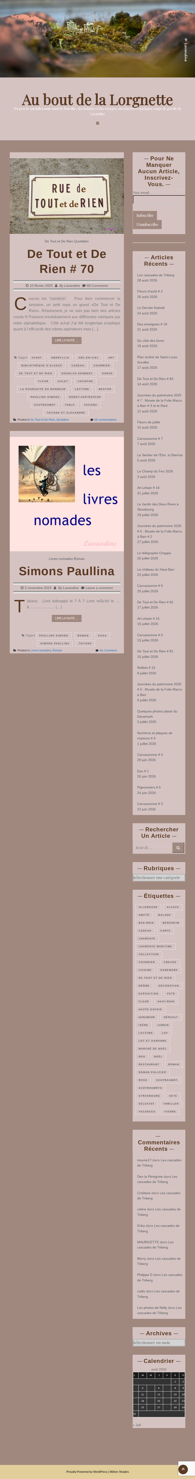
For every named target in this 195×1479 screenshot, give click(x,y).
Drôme (144, 985)
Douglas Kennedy (77, 373)
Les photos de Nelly (152, 1308)
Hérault (171, 1017)
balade (164, 915)
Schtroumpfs (150, 1088)
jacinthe (85, 381)
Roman (79, 559)
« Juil (137, 1425)
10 (134, 1394)
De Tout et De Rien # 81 (155, 651)
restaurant (149, 1064)
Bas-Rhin (146, 922)
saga (102, 635)
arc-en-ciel (88, 357)
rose (143, 1080)
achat (37, 357)
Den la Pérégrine (150, 1176)
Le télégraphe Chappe (154, 553)
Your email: (141, 192)
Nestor (105, 389)
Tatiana (90, 405)
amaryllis (60, 357)
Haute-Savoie (150, 1009)
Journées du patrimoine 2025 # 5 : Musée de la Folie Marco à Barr (159, 689)
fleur (43, 381)
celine (141, 1209)
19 (150, 1401)
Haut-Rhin (166, 1001)
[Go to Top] (183, 1469)
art (111, 357)
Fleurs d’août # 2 (150, 291)
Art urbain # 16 (148, 488)
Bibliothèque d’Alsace (41, 365)
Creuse (170, 962)
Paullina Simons (45, 397)
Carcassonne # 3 (150, 804)
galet (63, 381)
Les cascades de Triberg (155, 275)
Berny (141, 1258)
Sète (173, 1096)
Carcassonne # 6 (150, 586)
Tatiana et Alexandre (66, 412)
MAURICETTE (148, 1242)
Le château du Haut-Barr (156, 569)
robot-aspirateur (85, 397)
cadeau (78, 365)
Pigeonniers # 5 (149, 787)
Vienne (170, 1111)
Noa (142, 1056)
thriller (171, 1103)
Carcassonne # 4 (150, 755)
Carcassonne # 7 (150, 438)
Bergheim (171, 922)
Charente (147, 938)
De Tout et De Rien (59, 241)
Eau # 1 (143, 771)
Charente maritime (155, 946)
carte (165, 930)
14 (167, 1394)
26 (150, 1407)
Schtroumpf (45, 405)
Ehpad (107, 373)
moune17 (144, 1160)
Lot (165, 1033)
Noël (158, 1056)
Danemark (169, 970)
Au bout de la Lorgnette (97, 98)
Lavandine (72, 285)
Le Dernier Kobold (151, 308)
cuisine (145, 970)
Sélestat (147, 1103)
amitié (144, 915)
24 (134, 1407)
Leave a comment (99, 588)
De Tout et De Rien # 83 (155, 379)
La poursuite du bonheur (43, 389)
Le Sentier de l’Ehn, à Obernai (160, 455)
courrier (102, 365)
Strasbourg (149, 1096)
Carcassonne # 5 (150, 635)
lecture (82, 389)
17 (134, 1401)
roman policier (152, 1072)
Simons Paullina (67, 571)
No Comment (108, 650)
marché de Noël (153, 1048)
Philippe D (144, 1275)
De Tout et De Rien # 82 (155, 602)
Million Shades (119, 1472)
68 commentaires (105, 419)
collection (149, 954)
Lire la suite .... (66, 340)
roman (83, 635)
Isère (143, 1025)
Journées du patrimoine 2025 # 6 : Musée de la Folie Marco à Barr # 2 (159, 531)
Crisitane (144, 1193)
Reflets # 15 (146, 668)
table (70, 405)
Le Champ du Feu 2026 (155, 471)
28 (167, 1407)
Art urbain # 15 (148, 618)
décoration (169, 985)
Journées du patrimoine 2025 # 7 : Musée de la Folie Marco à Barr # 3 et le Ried (159, 400)
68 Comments (97, 285)
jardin (163, 1025)
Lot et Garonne (153, 1040)
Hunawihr (147, 1017)
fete (171, 993)
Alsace (173, 907)
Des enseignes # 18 (152, 324)
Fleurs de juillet (148, 422)
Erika (141, 1226)
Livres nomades (61, 559)
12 (150, 1394)
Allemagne (148, 907)
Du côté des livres (150, 341)
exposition (148, 993)
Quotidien (81, 241)
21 (167, 1401)
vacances (147, 1111)
